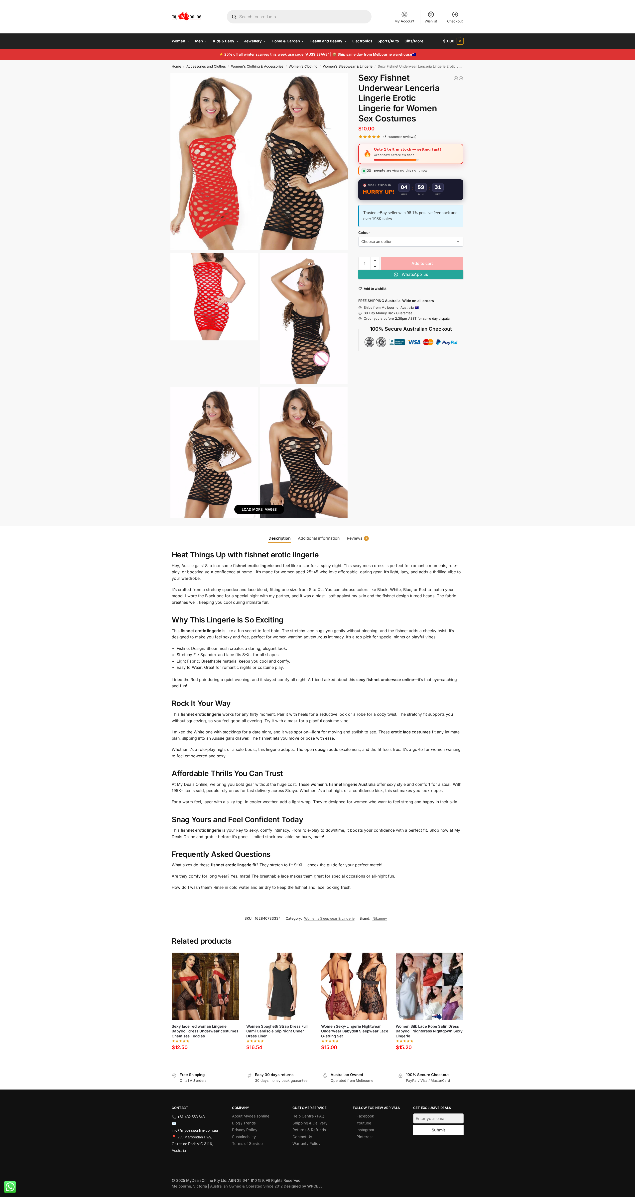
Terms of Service (247, 1143)
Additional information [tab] (319, 538)
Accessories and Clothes (206, 66)
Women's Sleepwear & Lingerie (348, 66)
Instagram (365, 1129)
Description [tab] (279, 538)
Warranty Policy (306, 1143)
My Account (404, 21)
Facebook (365, 1116)
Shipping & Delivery (309, 1123)
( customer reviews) (399, 136)
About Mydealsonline (251, 1116)
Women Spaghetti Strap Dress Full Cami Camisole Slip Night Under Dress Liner (277, 1031)
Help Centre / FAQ (308, 1116)
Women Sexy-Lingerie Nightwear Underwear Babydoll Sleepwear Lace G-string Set (354, 1031)
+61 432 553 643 (191, 1117)
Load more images (259, 509)
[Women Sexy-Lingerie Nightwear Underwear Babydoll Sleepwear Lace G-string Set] (460, 78)
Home (176, 66)
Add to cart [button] (205, 1059)
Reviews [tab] (357, 538)
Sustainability (244, 1136)
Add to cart (422, 263)
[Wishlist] (231, 960)
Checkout (455, 21)
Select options (279, 1059)
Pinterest (365, 1136)
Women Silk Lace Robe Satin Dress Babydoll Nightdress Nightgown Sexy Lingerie (429, 1031)
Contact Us (302, 1136)
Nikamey (380, 918)
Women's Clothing (303, 66)
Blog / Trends (244, 1123)
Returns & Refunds (309, 1129)
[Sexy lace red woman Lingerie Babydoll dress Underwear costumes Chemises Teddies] (205, 986)
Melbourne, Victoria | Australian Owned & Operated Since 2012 (247, 1186)
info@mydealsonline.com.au (195, 1130)
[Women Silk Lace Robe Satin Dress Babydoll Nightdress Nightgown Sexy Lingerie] (455, 78)
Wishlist (431, 21)
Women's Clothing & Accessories (257, 66)
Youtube (364, 1123)
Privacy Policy (244, 1129)
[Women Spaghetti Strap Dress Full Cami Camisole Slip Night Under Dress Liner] (280, 986)
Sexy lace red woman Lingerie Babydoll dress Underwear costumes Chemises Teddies (205, 1031)
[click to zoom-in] (259, 161)
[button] (453, 41)
